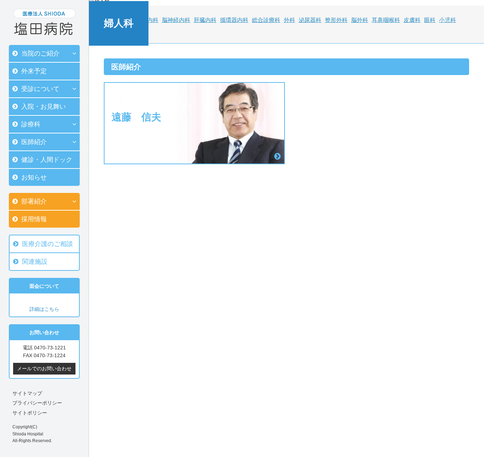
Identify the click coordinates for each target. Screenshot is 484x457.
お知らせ (34, 177)
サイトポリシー (29, 413)
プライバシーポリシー (37, 403)
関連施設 (34, 261)
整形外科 (336, 20)
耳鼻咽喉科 (386, 20)
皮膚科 (412, 20)
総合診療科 (266, 20)
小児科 (447, 20)
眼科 (429, 20)
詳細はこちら (44, 309)
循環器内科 (234, 20)
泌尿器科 (310, 20)
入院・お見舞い (43, 106)
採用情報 (34, 219)
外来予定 (34, 71)
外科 (289, 20)
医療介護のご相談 (47, 243)
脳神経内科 (176, 20)
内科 (152, 20)
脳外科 (359, 20)
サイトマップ (27, 393)
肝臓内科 (205, 20)
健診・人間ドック (46, 159)
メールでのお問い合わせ (44, 368)
